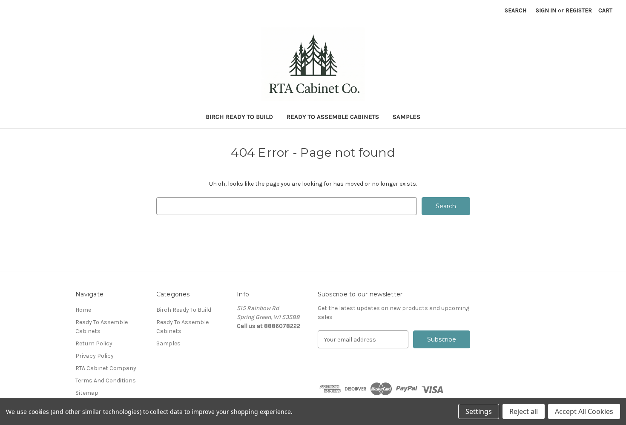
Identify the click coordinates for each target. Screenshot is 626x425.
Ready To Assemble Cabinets (333, 117)
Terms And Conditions (105, 380)
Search (515, 10)
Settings (478, 411)
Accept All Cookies (584, 411)
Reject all (523, 411)
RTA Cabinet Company (105, 368)
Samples (406, 117)
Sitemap (86, 392)
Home (83, 309)
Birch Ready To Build (239, 117)
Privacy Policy (94, 355)
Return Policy (93, 343)
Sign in (546, 10)
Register (579, 10)
